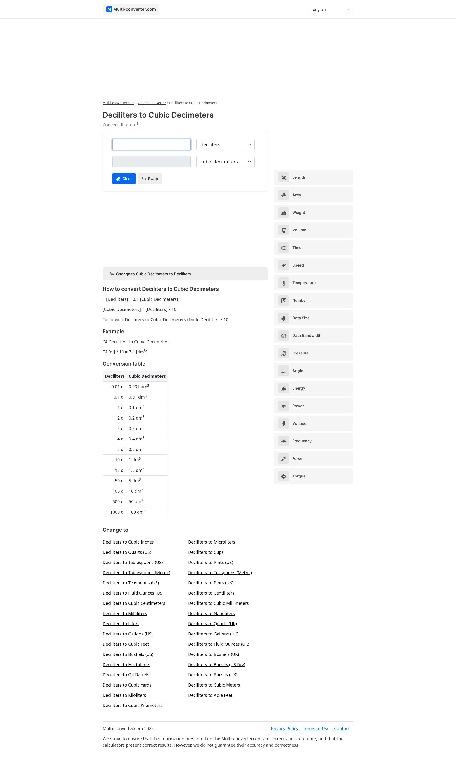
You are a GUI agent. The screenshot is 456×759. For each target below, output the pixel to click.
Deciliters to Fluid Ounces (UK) (218, 644)
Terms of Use (316, 728)
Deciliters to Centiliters (211, 593)
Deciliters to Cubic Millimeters (218, 603)
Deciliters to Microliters (211, 542)
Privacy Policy (284, 728)
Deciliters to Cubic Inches (128, 542)
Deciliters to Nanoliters (211, 613)
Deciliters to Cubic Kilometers (132, 705)
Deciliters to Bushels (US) (128, 654)
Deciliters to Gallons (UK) (213, 634)
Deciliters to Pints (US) (210, 562)
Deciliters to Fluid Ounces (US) (133, 593)
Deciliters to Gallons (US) (127, 634)
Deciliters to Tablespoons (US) (133, 562)
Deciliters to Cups (206, 552)
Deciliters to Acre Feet (210, 695)
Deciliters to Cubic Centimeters (134, 603)
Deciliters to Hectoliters (126, 664)
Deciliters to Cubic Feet (126, 644)
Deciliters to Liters (121, 623)
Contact (342, 728)
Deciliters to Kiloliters (124, 695)
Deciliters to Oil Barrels (126, 675)
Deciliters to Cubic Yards (127, 685)
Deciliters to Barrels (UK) (212, 675)
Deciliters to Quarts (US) (127, 552)
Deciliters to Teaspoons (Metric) (220, 572)
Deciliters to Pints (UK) (210, 583)
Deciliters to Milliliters (125, 613)
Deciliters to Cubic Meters (214, 685)
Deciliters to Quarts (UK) (212, 623)
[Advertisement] (228, 59)
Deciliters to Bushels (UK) (213, 654)
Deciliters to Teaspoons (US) (131, 583)
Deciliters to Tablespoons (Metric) (136, 572)
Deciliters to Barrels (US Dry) (216, 664)
